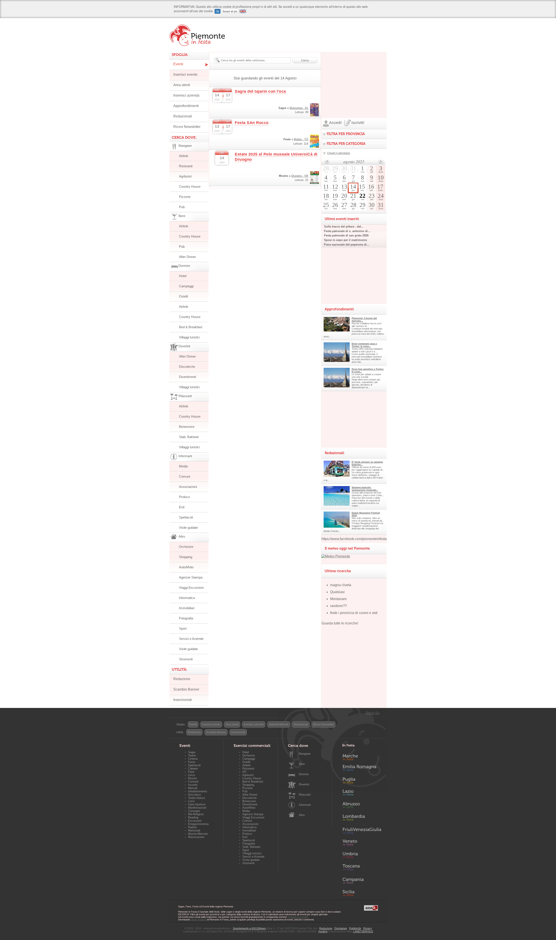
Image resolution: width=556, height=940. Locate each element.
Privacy (367, 928)
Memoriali (194, 830)
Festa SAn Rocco (252, 122)
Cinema (193, 758)
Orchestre (186, 547)
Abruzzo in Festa (361, 806)
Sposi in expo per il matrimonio (345, 240)
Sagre (191, 752)
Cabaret (193, 768)
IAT (244, 771)
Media (183, 466)
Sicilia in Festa (361, 893)
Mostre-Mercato (198, 833)
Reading (193, 817)
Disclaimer (340, 928)
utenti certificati (198, 919)
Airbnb (183, 156)
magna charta (340, 585)
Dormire (304, 774)
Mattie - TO (301, 139)
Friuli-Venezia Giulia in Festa (361, 831)
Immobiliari (186, 608)
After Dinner (187, 257)
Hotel (182, 276)
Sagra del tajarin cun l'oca (260, 91)
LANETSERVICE (363, 931)
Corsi (191, 801)
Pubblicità (355, 928)
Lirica (191, 775)
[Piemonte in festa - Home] (198, 35)
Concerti (193, 781)
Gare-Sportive (196, 804)
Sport (183, 628)
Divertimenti (187, 377)
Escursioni (194, 820)
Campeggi (186, 286)
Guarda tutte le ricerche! (339, 623)
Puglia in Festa (361, 781)
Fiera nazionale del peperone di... (346, 244)
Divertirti (304, 784)
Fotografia (186, 618)
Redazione (181, 679)
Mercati (192, 788)
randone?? (338, 606)
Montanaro (338, 599)
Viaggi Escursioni (191, 587)
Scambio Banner (186, 689)
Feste (191, 762)
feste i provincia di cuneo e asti (353, 613)
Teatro (192, 755)
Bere (302, 764)
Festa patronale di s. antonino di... (347, 231)
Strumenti (186, 659)
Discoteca (194, 794)
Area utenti (181, 85)
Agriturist (185, 176)
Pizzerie (184, 197)
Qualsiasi (337, 592)
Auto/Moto (186, 567)
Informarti (305, 804)
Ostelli (183, 296)
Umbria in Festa (361, 855)
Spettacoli (186, 517)
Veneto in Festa (361, 843)
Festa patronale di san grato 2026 (346, 235)
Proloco (184, 497)
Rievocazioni (196, 837)
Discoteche (187, 366)
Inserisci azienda (186, 95)
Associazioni (188, 486)
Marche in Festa (361, 756)
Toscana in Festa (361, 868)
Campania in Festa (361, 880)
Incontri (192, 784)
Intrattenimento (197, 791)
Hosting (323, 931)
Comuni (184, 476)
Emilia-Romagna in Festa (361, 769)
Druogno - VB (299, 175)
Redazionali (182, 116)
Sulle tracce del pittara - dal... (344, 226)
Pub (182, 207)
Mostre (192, 778)
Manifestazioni (197, 807)
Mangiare (304, 753)
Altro (302, 815)
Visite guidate (188, 527)
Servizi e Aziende (191, 639)
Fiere (191, 771)
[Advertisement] (354, 79)
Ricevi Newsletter (186, 127)
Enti (181, 507)
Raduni (192, 827)
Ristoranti (185, 166)
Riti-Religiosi (196, 814)
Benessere (186, 426)
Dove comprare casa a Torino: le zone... (364, 345)
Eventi (178, 64)
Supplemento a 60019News (249, 928)
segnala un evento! (298, 917)
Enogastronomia (198, 824)
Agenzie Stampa (190, 577)
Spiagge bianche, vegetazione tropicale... (365, 488)
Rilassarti (305, 794)
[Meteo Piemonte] (335, 556)
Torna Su (372, 713)
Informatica (187, 598)
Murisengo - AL (299, 108)
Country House (189, 186)
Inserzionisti (182, 700)
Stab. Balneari (189, 437)
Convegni (194, 811)
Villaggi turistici (189, 337)
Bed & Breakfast (190, 327)
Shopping (185, 557)
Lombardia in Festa (361, 818)
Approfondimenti (186, 106)
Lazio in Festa (361, 793)
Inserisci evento (185, 74)
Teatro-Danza (196, 798)
